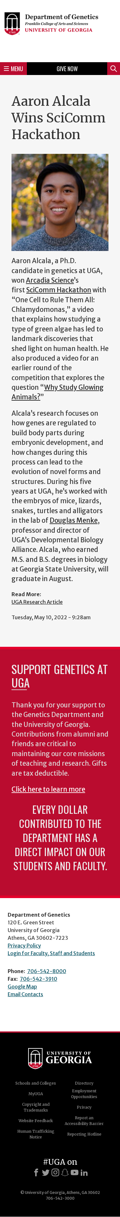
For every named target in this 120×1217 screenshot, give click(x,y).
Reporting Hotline (84, 1134)
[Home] (60, 30)
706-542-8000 (46, 971)
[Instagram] (55, 1172)
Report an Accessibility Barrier (84, 1120)
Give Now (67, 68)
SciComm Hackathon (58, 290)
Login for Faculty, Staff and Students (51, 953)
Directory (84, 1083)
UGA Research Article (37, 602)
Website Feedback (36, 1120)
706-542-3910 (38, 979)
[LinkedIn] (84, 1172)
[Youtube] (74, 1172)
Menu (17, 68)
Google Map (22, 986)
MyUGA (35, 1093)
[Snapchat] (65, 1172)
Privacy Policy (24, 945)
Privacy (84, 1107)
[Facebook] (36, 1172)
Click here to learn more (48, 789)
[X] (46, 1172)
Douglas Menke (74, 520)
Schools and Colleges (35, 1083)
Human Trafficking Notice (35, 1134)
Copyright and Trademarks (36, 1107)
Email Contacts (25, 994)
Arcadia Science (50, 280)
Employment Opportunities (84, 1093)
